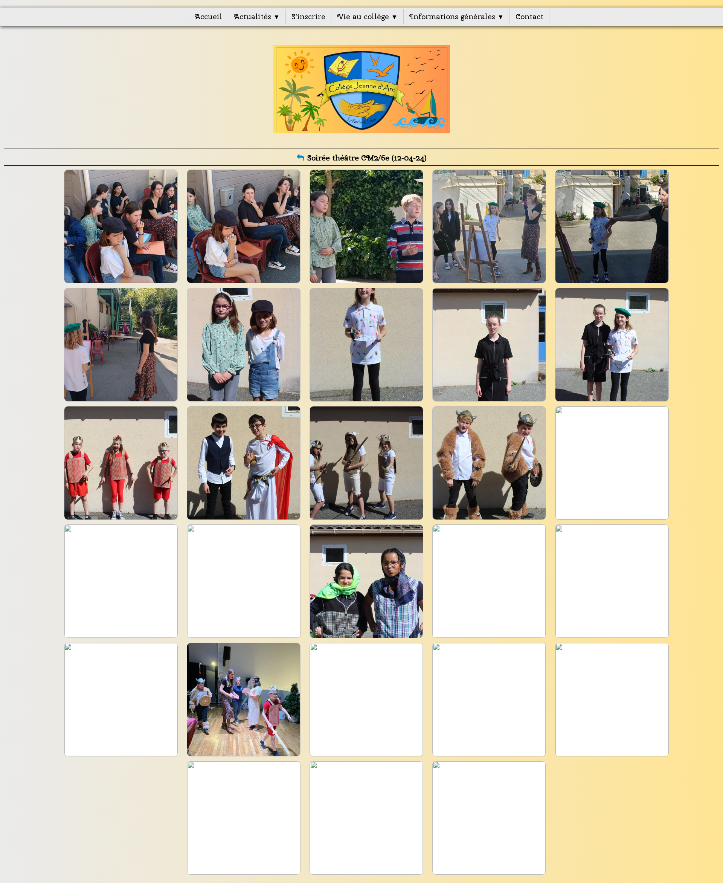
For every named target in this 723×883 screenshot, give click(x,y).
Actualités (257, 16)
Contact (529, 16)
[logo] (361, 89)
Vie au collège (367, 16)
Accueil (208, 16)
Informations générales (456, 16)
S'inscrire (308, 16)
